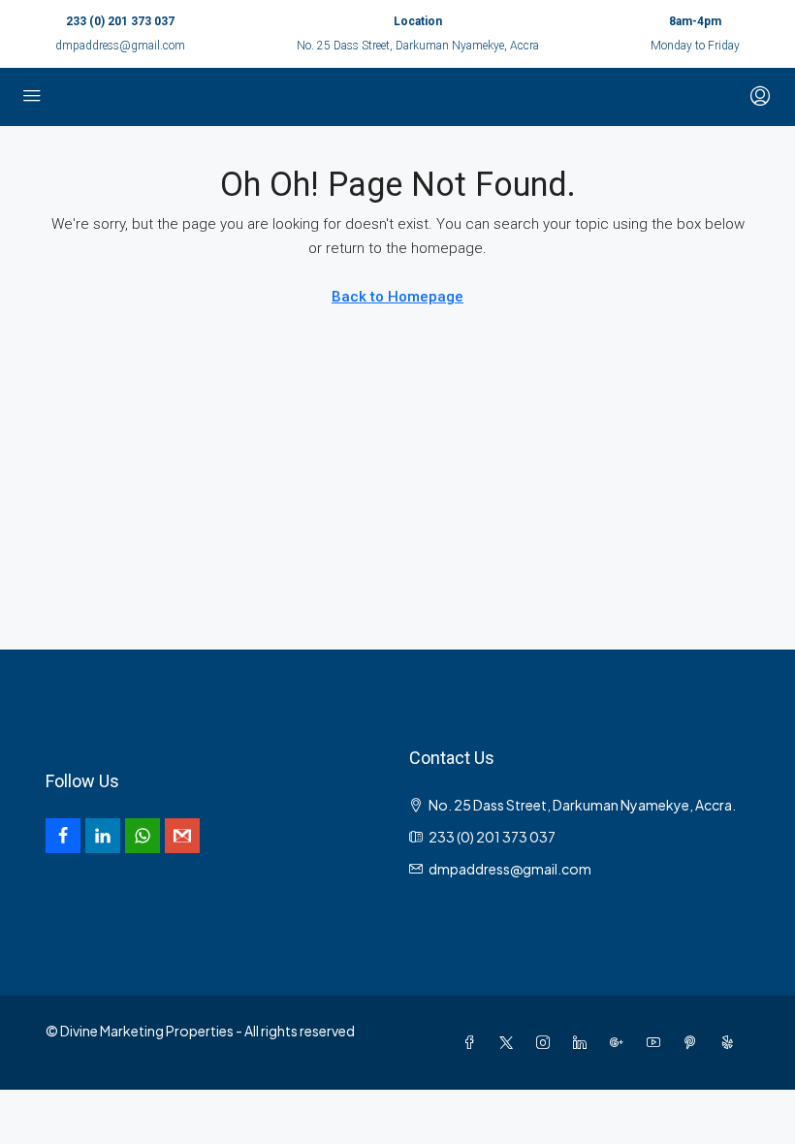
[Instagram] (546, 1042)
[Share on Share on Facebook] (63, 835)
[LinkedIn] (583, 1042)
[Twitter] (510, 1042)
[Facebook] (473, 1042)
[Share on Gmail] (182, 835)
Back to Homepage (397, 296)
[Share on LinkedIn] (102, 835)
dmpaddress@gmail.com (120, 45)
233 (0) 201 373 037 (120, 21)
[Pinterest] (694, 1042)
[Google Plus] (620, 1042)
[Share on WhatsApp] (142, 835)
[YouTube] (657, 1042)
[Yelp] (731, 1042)
